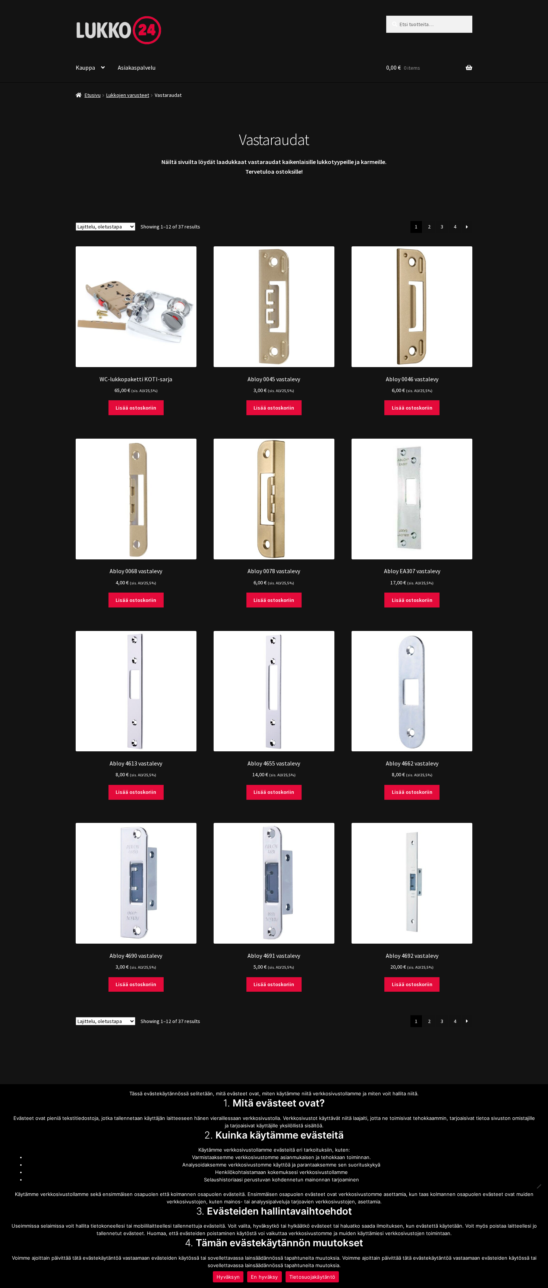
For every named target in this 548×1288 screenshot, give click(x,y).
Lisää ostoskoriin (136, 407)
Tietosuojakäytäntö (312, 1277)
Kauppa (85, 67)
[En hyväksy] (538, 1186)
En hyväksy (264, 1277)
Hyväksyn (228, 1277)
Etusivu (93, 95)
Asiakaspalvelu (136, 67)
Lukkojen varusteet (127, 95)
